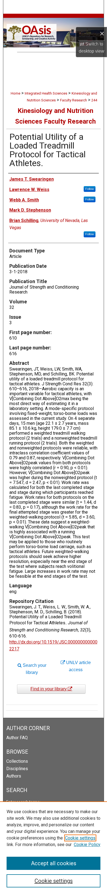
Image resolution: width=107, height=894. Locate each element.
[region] (53, 847)
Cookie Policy (87, 844)
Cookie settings (80, 838)
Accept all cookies (53, 863)
